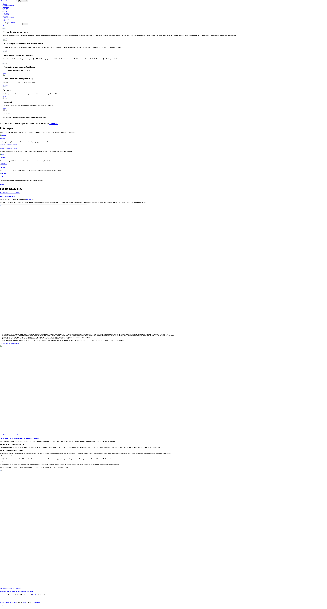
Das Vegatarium (11, 22)
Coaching (6, 7)
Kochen (5, 8)
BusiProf (24, 602)
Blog (4, 20)
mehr (4, 73)
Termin (5, 38)
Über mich (6, 19)
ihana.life (34, 594)
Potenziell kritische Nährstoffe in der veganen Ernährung (16, 591)
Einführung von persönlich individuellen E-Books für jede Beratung (19, 438)
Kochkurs (29, 199)
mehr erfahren (7, 61)
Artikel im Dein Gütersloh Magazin (9, 343)
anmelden (53, 123)
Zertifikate (6, 14)
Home (5, 4)
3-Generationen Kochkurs (7, 196)
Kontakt (5, 16)
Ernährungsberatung (8, 5)
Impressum (37, 602)
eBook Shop (6, 13)
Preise (5, 11)
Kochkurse (6, 10)
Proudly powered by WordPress (8, 602)
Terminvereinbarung (8, 17)
